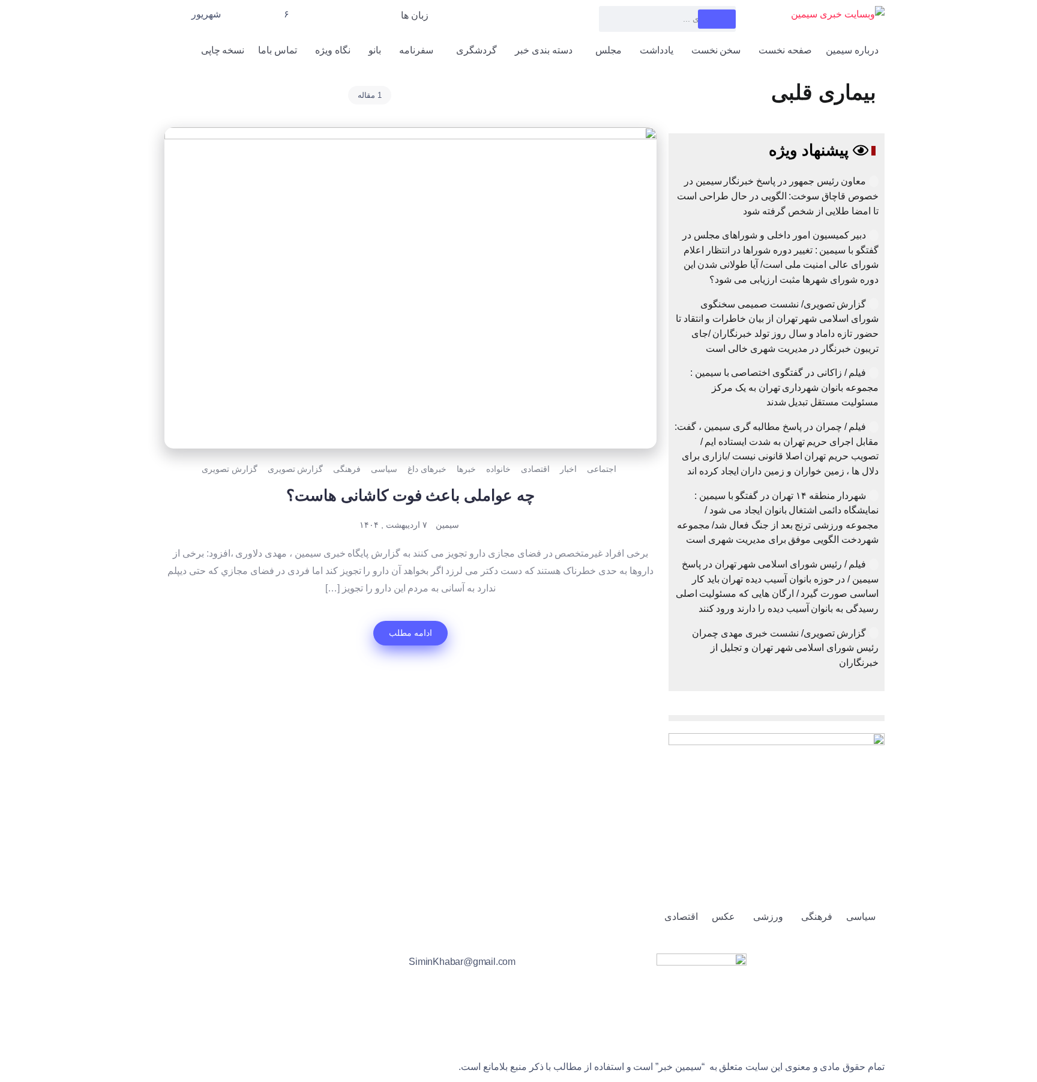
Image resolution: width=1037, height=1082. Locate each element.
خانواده (498, 469)
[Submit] (717, 18)
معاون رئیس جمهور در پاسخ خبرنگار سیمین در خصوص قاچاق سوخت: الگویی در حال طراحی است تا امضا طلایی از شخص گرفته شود (778, 196)
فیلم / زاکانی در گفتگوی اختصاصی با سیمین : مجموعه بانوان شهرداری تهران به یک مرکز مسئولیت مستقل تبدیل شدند (784, 387)
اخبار (568, 469)
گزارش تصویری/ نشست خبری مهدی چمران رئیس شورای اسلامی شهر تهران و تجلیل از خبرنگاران (785, 648)
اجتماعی (601, 469)
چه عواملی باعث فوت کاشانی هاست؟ (410, 495)
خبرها (466, 469)
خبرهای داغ (426, 469)
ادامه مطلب (410, 633)
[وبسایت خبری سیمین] (838, 14)
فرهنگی (347, 469)
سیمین (447, 525)
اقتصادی (535, 469)
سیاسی (384, 469)
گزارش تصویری (295, 469)
